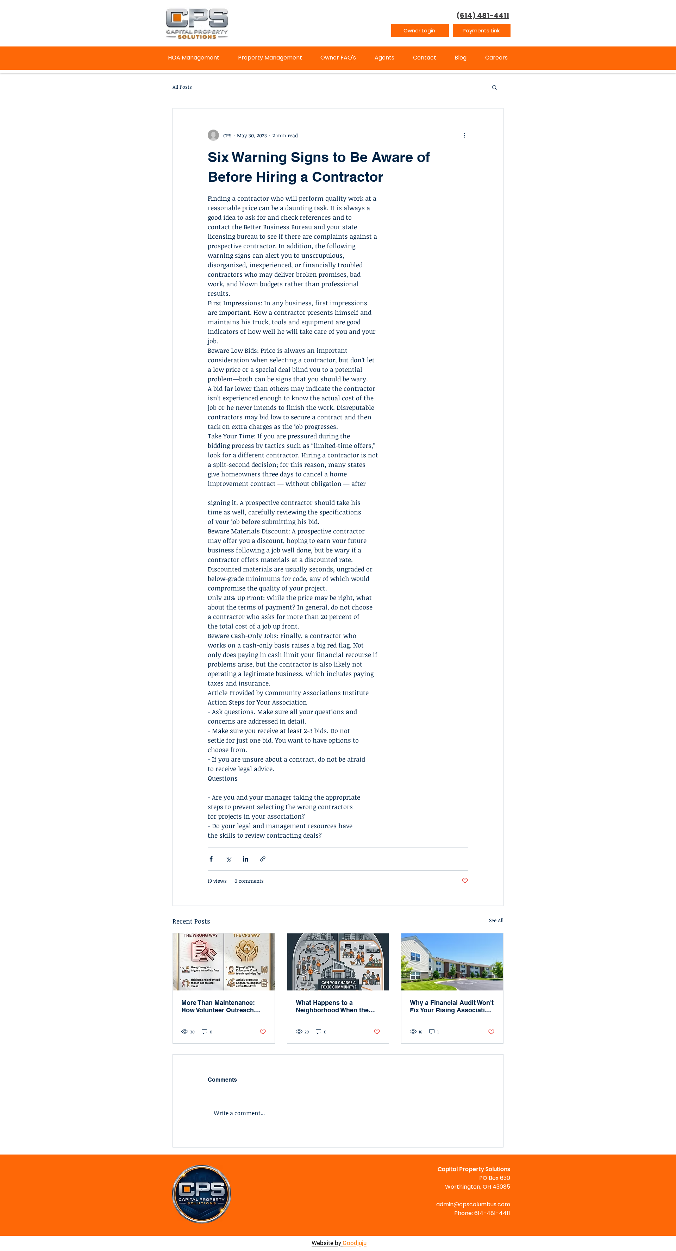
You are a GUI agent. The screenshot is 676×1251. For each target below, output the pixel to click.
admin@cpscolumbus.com (473, 1204)
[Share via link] (262, 859)
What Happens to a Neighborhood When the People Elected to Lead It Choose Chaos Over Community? (333, 1006)
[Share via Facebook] (211, 859)
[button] (494, 87)
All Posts (182, 86)
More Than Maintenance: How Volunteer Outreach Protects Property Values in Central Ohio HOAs (222, 1006)
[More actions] (464, 135)
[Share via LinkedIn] (245, 859)
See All (496, 920)
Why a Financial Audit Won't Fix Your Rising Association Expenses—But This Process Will (452, 1006)
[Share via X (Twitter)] (228, 859)
